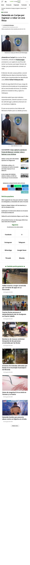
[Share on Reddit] (16, 32)
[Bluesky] (22, 256)
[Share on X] (7, 32)
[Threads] (8, 256)
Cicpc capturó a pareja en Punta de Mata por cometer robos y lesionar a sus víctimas (14, 152)
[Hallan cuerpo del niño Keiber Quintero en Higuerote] (24, 160)
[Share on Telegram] (19, 32)
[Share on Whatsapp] (10, 32)
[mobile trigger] (3, 2)
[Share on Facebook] (4, 32)
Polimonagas (20, 60)
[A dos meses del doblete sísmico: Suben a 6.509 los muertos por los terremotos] (24, 175)
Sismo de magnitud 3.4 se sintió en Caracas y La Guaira (14, 393)
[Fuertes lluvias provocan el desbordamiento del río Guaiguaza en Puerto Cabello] (15, 303)
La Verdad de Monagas (8, 25)
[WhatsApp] (8, 248)
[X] (22, 233)
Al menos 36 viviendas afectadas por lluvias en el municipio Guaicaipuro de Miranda (14, 367)
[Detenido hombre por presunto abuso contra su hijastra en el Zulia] (15, 407)
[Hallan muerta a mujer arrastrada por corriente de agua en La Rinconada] (15, 276)
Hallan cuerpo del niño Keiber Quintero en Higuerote (10, 159)
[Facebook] (8, 233)
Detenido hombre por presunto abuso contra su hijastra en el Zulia (14, 418)
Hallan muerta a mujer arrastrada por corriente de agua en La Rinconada (14, 287)
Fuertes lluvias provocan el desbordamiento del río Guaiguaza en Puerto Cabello (14, 314)
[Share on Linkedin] (13, 32)
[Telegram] (22, 241)
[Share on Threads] (21, 32)
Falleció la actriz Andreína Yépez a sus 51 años (15, 216)
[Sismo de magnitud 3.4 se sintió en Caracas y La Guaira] (15, 383)
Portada (3, 8)
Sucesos (5, 12)
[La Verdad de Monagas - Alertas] (15, 1)
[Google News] (22, 248)
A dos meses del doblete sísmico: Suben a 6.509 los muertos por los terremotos (10, 175)
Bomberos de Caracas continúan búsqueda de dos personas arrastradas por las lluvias (13, 341)
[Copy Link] (24, 32)
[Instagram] (8, 241)
